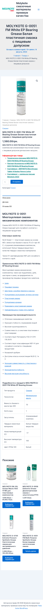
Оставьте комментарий (15, 50)
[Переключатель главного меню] (38, 9)
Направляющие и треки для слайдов (19, 310)
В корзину (17, 182)
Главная (5, 120)
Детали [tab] (5, 202)
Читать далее (30, 551)
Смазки (13, 120)
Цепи (7, 283)
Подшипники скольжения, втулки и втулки (21, 295)
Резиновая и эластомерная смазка (18, 306)
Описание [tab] (6, 198)
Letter (28, 172)
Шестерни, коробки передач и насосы (20, 291)
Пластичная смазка (12, 298)
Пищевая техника (12, 287)
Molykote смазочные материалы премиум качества (23, 9)
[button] (37, 81)
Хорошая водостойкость (14, 370)
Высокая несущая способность (17, 374)
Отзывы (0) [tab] (7, 206)
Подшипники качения (13, 302)
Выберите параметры (9, 505)
